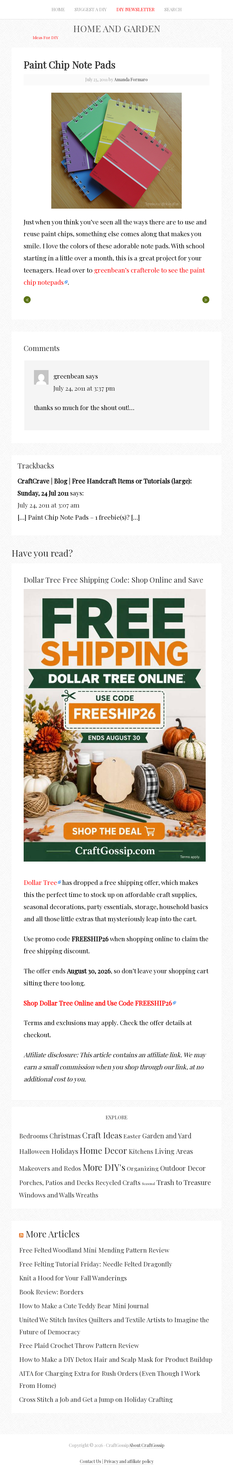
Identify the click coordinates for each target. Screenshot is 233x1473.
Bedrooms (33, 1136)
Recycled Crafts (117, 1182)
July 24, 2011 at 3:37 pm (84, 388)
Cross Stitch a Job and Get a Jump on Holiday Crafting (96, 1399)
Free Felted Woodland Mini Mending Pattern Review (94, 1250)
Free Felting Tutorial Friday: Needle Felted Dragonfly (95, 1263)
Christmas (65, 1135)
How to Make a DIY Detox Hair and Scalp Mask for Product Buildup (115, 1359)
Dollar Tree (40, 882)
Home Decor (103, 1150)
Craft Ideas (102, 1135)
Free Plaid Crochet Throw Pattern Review (79, 1345)
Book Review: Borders (51, 1291)
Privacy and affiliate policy (129, 1461)
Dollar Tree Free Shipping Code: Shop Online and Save (113, 579)
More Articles (52, 1234)
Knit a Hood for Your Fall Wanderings (73, 1277)
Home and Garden (116, 28)
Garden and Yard (166, 1135)
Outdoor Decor (183, 1168)
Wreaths (87, 1195)
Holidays (64, 1151)
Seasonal (148, 1183)
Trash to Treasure (184, 1182)
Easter (132, 1136)
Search (173, 9)
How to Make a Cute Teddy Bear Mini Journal (84, 1305)
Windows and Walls (46, 1194)
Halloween (34, 1151)
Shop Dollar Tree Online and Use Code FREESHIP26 (98, 1002)
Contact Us (90, 1461)
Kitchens (141, 1151)
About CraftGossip (146, 1445)
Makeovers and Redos (50, 1168)
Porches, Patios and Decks (56, 1182)
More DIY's (104, 1167)
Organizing (143, 1168)
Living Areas (174, 1151)
